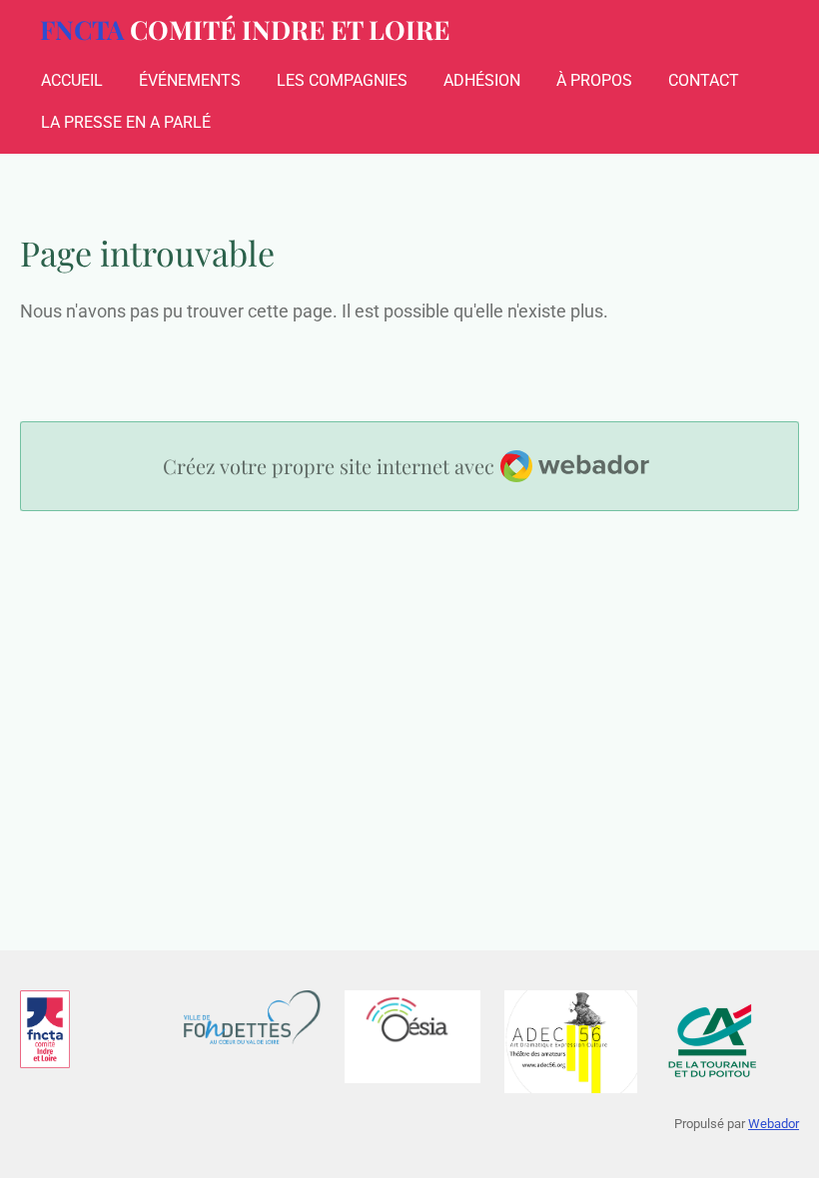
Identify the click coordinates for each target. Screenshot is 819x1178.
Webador (773, 1123)
